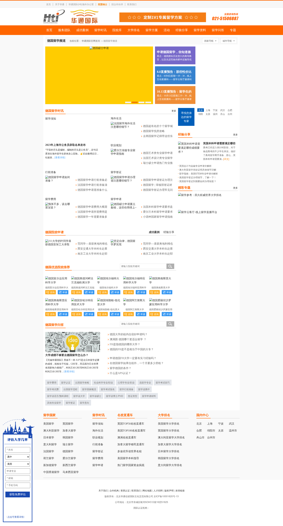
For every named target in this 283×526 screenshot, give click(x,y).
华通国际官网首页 (91, 40)
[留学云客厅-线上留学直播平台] (197, 212)
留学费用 (50, 199)
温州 (215, 113)
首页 (48, 4)
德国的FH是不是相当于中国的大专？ (132, 349)
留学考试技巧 (163, 382)
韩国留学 (68, 437)
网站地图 (147, 490)
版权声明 (169, 490)
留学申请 (116, 199)
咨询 (52, 292)
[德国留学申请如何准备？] (58, 180)
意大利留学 (50, 444)
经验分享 (182, 30)
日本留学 (48, 437)
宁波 (215, 110)
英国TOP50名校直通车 (130, 423)
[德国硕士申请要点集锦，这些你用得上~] (124, 207)
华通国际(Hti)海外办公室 (81, 4)
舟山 (222, 113)
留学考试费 (53, 389)
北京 (200, 110)
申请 (65, 292)
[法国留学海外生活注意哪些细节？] (124, 126)
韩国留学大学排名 (168, 458)
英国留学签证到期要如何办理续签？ (197, 181)
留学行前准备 (126, 389)
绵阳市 (211, 430)
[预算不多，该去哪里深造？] (58, 207)
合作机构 (114, 490)
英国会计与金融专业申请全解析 (195, 165)
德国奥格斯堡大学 (161, 287)
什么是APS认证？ (120, 373)
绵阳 (200, 113)
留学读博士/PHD (114, 395)
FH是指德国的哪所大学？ (125, 344)
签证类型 (132, 395)
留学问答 (218, 30)
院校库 (117, 30)
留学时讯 (100, 30)
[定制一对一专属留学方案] (162, 21)
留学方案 (152, 30)
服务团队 (64, 30)
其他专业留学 (54, 402)
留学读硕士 (95, 395)
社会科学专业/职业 (103, 382)
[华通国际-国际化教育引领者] (71, 16)
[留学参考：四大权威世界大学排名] (200, 195)
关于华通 (59, 4)
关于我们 (103, 490)
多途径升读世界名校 (129, 451)
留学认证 (65, 382)
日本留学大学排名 (168, 451)
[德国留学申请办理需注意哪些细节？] (124, 180)
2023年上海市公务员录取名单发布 (65, 145)
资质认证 (125, 490)
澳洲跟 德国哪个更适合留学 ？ (128, 339)
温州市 (233, 430)
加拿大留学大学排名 (170, 444)
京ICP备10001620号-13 (166, 496)
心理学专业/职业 (126, 382)
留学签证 (116, 172)
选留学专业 (145, 382)
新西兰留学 (69, 465)
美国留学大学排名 (168, 423)
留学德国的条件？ (120, 368)
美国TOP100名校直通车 (131, 430)
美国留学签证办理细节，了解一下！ (197, 177)
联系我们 (131, 4)
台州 (230, 113)
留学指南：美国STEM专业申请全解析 (198, 173)
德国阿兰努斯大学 (135, 309)
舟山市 (200, 437)
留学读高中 (144, 389)
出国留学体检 (82, 382)
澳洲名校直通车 (126, 437)
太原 (208, 113)
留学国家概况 (89, 389)
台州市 (211, 437)
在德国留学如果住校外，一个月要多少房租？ (137, 363)
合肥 (230, 110)
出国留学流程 (70, 389)
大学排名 (133, 30)
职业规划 (116, 145)
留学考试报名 (108, 389)
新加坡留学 (50, 465)
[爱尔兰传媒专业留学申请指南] (124, 153)
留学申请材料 (149, 395)
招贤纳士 (102, 4)
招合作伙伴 (117, 4)
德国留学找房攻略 (154, 131)
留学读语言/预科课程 (58, 395)
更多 (174, 111)
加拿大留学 (69, 430)
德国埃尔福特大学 (109, 287)
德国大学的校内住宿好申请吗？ (128, 334)
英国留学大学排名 (168, 430)
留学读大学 (79, 395)
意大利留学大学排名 (170, 465)
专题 (233, 30)
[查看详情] (69, 371)
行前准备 (50, 172)
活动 (167, 30)
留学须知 (50, 118)
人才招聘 (158, 490)
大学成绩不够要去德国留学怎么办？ (66, 355)
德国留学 (68, 451)
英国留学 (68, 423)
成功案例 (82, 30)
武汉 (222, 110)
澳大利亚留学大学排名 (171, 437)
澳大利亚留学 (51, 430)
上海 (208, 110)
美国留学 (48, 423)
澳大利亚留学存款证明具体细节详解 (197, 169)
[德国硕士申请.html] (99, 48)
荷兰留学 (48, 458)
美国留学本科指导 (128, 458)
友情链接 (180, 490)
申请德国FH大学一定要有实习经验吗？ (133, 358)
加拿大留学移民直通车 (130, 444)
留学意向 (84, 402)
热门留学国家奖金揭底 (130, 465)
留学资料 (200, 30)
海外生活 (116, 118)
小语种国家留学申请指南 (158, 216)
